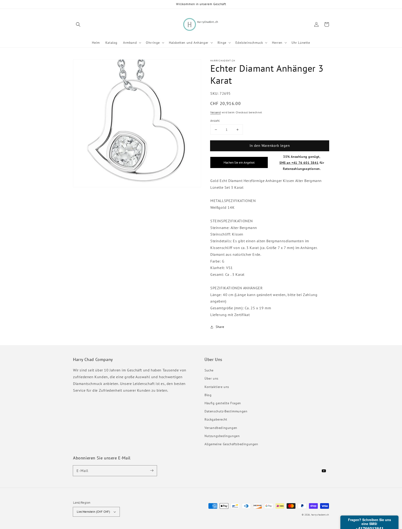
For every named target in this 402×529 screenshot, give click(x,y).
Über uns (211, 378)
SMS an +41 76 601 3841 (298, 162)
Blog (207, 395)
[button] (78, 24)
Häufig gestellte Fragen (222, 403)
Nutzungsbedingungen (222, 436)
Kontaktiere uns (216, 387)
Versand (215, 112)
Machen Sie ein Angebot (239, 163)
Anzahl (215, 121)
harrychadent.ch (320, 514)
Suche (209, 370)
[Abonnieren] (152, 470)
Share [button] (220, 327)
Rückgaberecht (215, 419)
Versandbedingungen (220, 428)
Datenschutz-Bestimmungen (225, 411)
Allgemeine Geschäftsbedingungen (231, 444)
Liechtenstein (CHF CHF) (93, 512)
